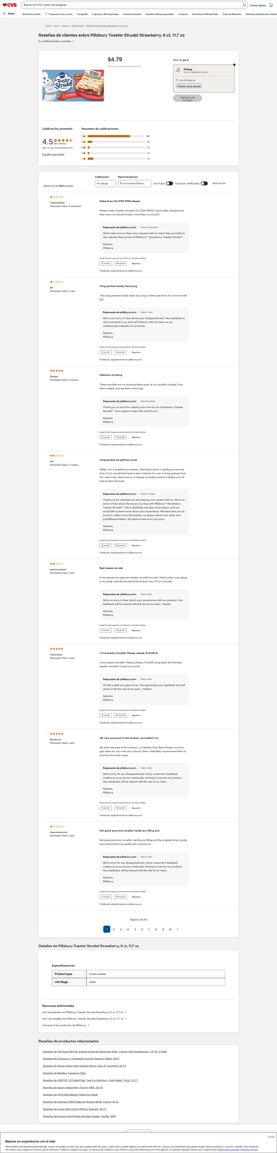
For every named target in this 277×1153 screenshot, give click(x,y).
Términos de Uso (249, 1150)
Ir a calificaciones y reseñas (54, 41)
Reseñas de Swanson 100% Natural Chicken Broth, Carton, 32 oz (81, 1101)
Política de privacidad (228, 1150)
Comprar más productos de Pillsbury (64, 1025)
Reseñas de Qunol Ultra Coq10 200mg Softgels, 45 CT (75, 1109)
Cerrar (271, 1136)
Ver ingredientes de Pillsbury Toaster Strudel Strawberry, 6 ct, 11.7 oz (82, 1012)
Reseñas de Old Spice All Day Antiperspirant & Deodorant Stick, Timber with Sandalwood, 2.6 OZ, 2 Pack (105, 1051)
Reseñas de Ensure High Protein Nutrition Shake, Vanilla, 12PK (79, 1116)
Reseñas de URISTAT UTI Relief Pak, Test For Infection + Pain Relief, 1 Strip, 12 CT (90, 1080)
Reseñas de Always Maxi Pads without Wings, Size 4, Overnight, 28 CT (84, 1065)
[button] (169, 183)
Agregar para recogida (187, 99)
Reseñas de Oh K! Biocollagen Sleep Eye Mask (70, 1094)
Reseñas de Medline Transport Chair (64, 1073)
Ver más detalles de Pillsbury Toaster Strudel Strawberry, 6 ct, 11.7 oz (83, 1018)
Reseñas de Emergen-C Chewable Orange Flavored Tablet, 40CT (81, 1058)
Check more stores (189, 86)
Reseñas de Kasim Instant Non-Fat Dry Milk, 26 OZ (73, 1087)
